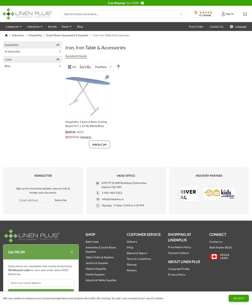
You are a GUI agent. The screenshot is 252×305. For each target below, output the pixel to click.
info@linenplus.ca (113, 199)
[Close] (72, 252)
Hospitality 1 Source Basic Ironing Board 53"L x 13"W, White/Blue (86, 124)
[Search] (181, 14)
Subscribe (61, 200)
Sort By (85, 67)
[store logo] (28, 14)
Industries (33, 26)
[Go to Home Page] (6, 35)
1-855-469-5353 (112, 192)
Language (240, 26)
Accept (238, 298)
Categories (12, 26)
